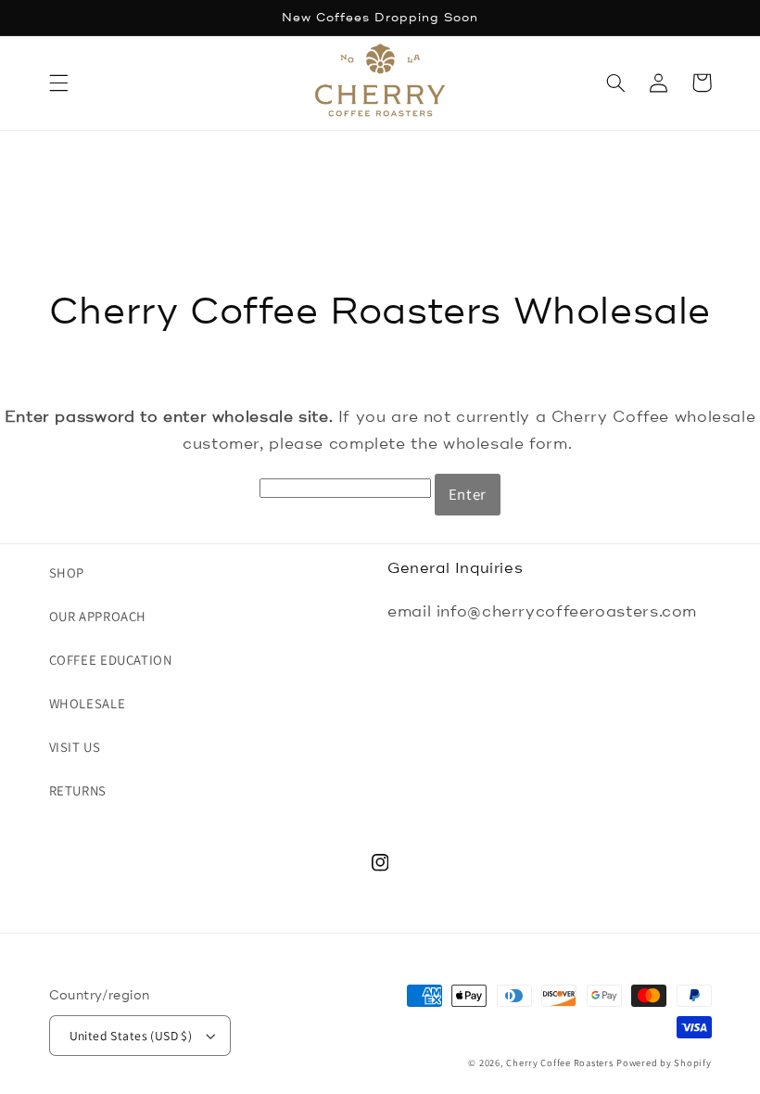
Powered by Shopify (663, 1062)
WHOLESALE (87, 703)
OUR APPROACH (98, 616)
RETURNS (78, 790)
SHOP (67, 572)
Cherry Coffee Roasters (559, 1062)
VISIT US (75, 747)
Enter (468, 494)
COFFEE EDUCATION (110, 659)
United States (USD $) (131, 1035)
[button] (58, 82)
